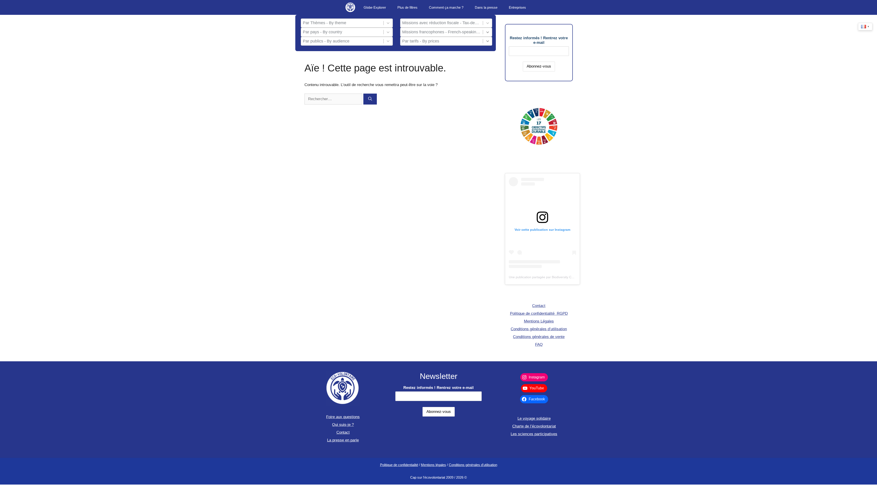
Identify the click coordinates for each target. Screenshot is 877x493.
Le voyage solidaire (534, 418)
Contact (538, 306)
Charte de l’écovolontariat (534, 426)
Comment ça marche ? (446, 7)
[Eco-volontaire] (350, 7)
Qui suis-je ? (343, 424)
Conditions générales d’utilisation (539, 329)
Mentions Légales (539, 321)
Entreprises (517, 7)
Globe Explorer (375, 7)
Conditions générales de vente (539, 337)
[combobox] (342, 23)
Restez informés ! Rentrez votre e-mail (539, 40)
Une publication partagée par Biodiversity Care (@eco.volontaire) (556, 277)
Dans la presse (486, 7)
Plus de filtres (407, 7)
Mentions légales (433, 465)
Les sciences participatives (534, 434)
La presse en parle (343, 440)
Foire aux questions (343, 417)
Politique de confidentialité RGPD (539, 313)
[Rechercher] (370, 99)
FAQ (539, 344)
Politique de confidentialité (399, 465)
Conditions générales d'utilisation (473, 465)
